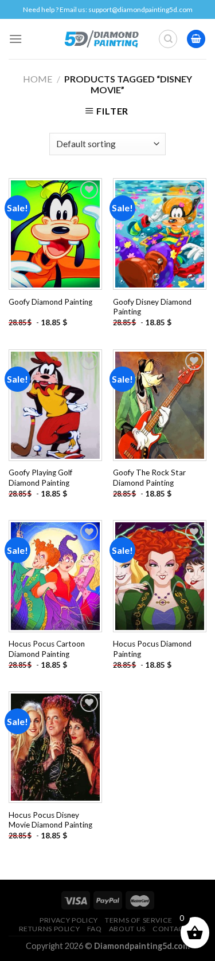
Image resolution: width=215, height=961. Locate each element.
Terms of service (139, 920)
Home (37, 78)
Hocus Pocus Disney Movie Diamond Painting (50, 820)
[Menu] (15, 39)
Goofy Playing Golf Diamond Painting (40, 477)
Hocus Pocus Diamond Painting (152, 649)
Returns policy (49, 928)
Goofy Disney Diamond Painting (152, 307)
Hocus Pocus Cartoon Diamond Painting (47, 649)
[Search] (168, 39)
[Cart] (196, 39)
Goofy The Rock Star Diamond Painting (149, 477)
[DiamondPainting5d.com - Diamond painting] (101, 39)
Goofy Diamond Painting (50, 301)
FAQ (94, 928)
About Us (127, 928)
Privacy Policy (69, 920)
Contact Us (176, 928)
